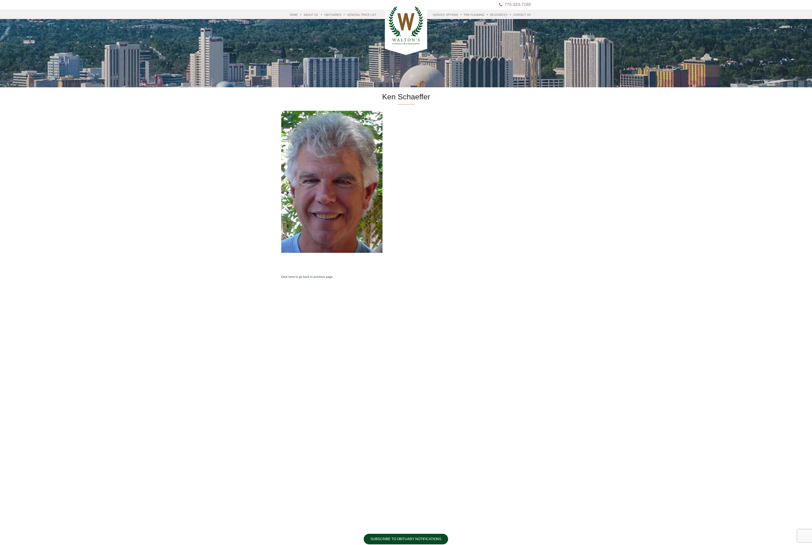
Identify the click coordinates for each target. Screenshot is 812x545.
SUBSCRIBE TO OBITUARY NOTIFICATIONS (405, 539)
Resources (499, 14)
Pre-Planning (474, 14)
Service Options (445, 14)
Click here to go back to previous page (307, 276)
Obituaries (332, 14)
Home (294, 14)
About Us (311, 14)
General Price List (361, 14)
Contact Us (522, 14)
